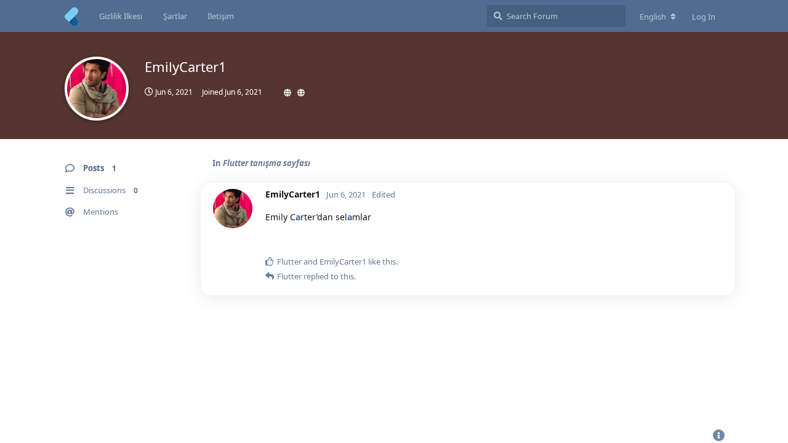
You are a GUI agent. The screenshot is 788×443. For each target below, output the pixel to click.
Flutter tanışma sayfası (266, 163)
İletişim (220, 16)
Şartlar (175, 16)
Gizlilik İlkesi (120, 16)
